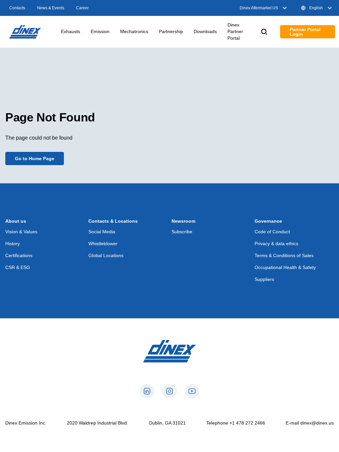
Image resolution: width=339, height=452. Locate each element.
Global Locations (105, 255)
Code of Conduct (272, 231)
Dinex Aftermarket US (259, 8)
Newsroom (183, 221)
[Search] (264, 31)
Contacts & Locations (113, 221)
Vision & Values (21, 231)
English (316, 8)
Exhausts (70, 31)
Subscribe (181, 231)
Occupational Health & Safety (285, 267)
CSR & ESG (17, 267)
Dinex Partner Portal (235, 31)
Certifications (18, 255)
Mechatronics (134, 31)
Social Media (101, 231)
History (12, 243)
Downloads (205, 31)
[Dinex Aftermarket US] (25, 32)
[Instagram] (169, 391)
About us (15, 221)
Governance (268, 221)
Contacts (17, 8)
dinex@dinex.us (317, 423)
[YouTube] (192, 391)
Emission (100, 31)
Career (82, 8)
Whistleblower (103, 243)
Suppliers (264, 279)
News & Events (50, 8)
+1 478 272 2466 (247, 423)
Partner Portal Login (305, 32)
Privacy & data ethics (276, 243)
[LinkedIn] (147, 391)
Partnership (171, 31)
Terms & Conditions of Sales (284, 255)
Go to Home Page (34, 158)
